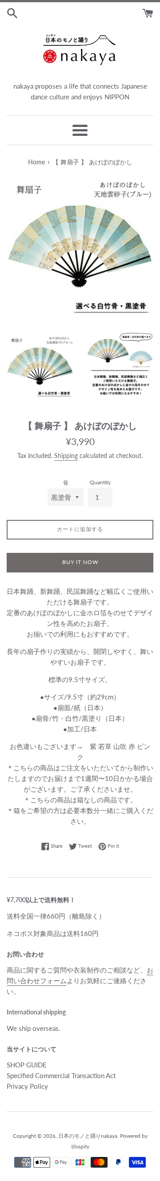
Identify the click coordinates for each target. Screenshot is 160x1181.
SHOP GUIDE (27, 1065)
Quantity (100, 482)
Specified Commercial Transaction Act (61, 1075)
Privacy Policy (27, 1086)
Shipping (66, 455)
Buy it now (80, 562)
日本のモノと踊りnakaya (87, 1135)
